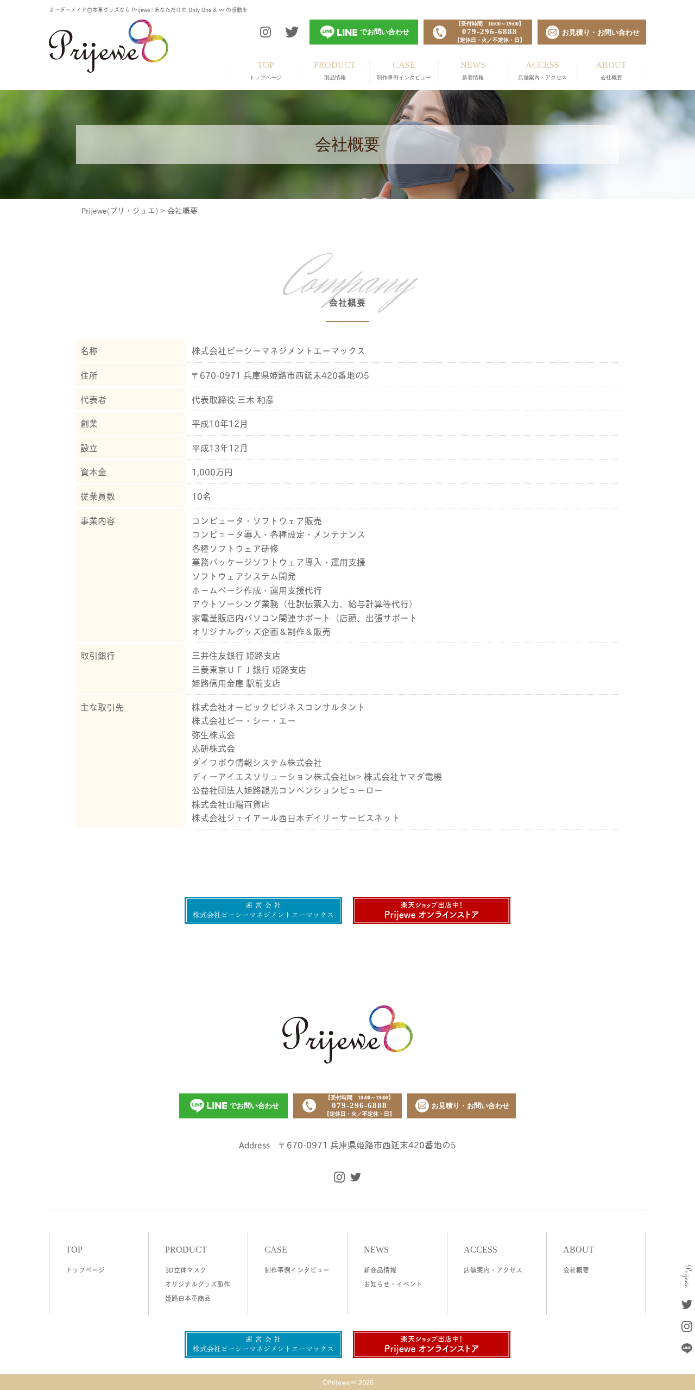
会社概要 (611, 70)
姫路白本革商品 (188, 1298)
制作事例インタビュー (404, 70)
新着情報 (472, 70)
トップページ (265, 70)
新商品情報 (380, 1270)
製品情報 (335, 70)
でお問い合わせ (254, 1106)
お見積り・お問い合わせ (470, 1106)
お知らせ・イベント (393, 1284)
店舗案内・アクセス (542, 70)
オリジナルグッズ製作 (197, 1284)
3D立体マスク (185, 1270)
